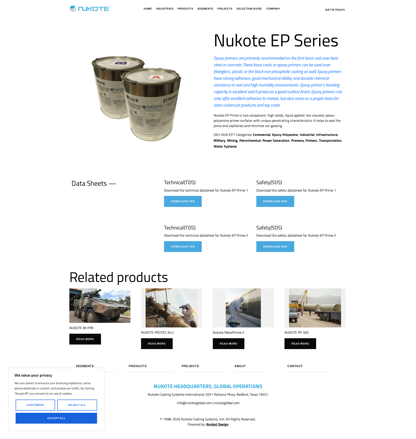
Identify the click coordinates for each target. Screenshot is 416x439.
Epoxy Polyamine (285, 134)
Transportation (330, 140)
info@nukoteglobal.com (194, 402)
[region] (56, 399)
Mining (232, 140)
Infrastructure (327, 134)
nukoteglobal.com (226, 402)
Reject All (77, 404)
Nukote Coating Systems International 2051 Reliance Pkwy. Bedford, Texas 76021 (208, 394)
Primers (311, 140)
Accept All (56, 418)
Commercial (261, 134)
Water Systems (225, 146)
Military (219, 140)
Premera (297, 140)
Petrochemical (250, 140)
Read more (85, 339)
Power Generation (275, 140)
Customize (35, 404)
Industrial (307, 134)
